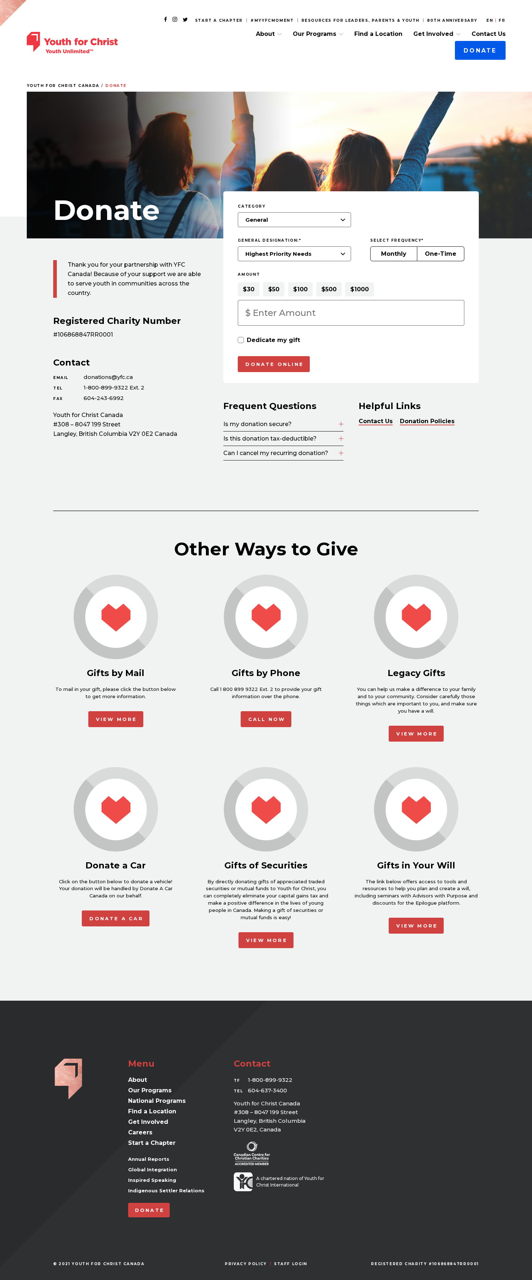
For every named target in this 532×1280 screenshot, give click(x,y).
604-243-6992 (104, 398)
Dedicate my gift (273, 340)
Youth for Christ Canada (63, 85)
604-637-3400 (267, 1090)
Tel (58, 388)
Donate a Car (116, 918)
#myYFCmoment (272, 20)
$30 (248, 289)
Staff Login (290, 1264)
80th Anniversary (452, 20)
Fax (58, 398)
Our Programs (314, 33)
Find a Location (378, 33)
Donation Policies (427, 421)
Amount (249, 274)
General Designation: (269, 240)
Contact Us (489, 33)
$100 (300, 289)
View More (116, 719)
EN (489, 20)
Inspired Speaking (152, 1180)
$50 (273, 289)
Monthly (393, 253)
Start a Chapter (219, 20)
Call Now (267, 719)
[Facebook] (165, 19)
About (265, 33)
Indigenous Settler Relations (166, 1190)
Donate (480, 50)
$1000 (359, 289)
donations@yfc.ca (108, 377)
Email (60, 377)
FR (502, 20)
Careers (140, 1132)
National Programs (157, 1100)
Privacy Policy (246, 1264)
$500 (329, 289)
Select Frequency (397, 240)
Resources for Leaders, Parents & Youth (360, 20)
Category (251, 206)
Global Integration (152, 1169)
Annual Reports (148, 1159)
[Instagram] (174, 19)
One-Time (440, 253)
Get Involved (433, 33)
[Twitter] (185, 19)
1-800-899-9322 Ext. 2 (114, 387)
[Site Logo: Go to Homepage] (72, 42)
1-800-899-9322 (270, 1079)
